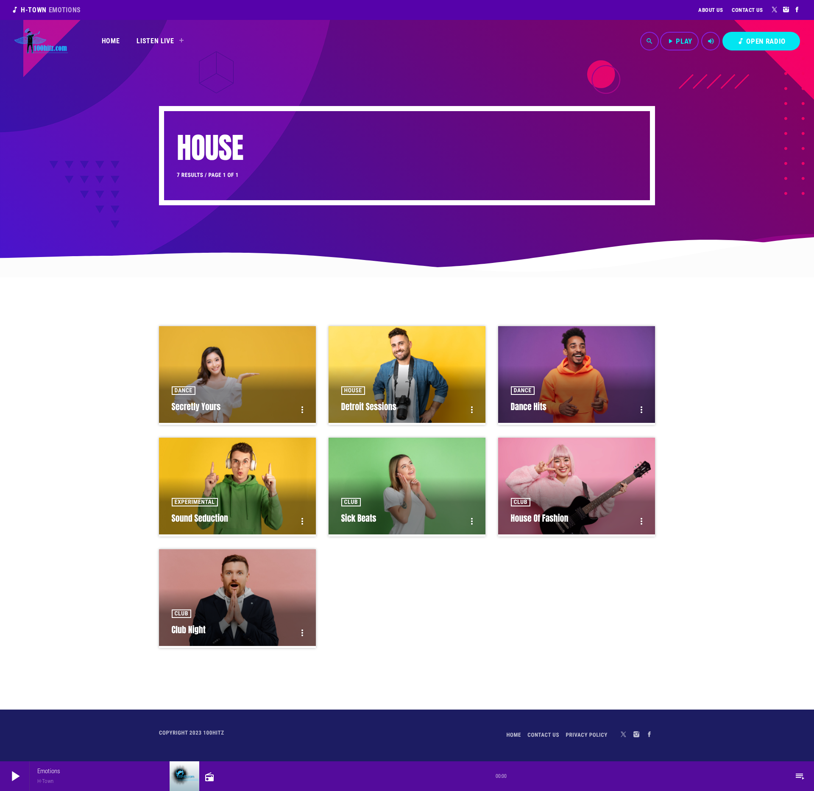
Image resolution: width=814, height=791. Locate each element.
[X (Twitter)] (774, 10)
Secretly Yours (196, 406)
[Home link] (41, 41)
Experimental (195, 502)
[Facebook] (797, 10)
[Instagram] (786, 10)
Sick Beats (358, 518)
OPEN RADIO (761, 41)
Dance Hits (528, 406)
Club (351, 502)
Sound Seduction (200, 518)
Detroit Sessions (369, 406)
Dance (183, 390)
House (353, 390)
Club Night (189, 629)
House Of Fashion (540, 518)
